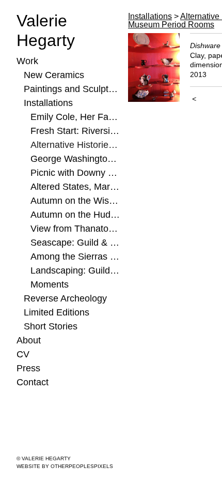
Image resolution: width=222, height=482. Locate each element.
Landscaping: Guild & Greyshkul (75, 270)
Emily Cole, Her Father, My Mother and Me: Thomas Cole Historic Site (75, 117)
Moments (49, 284)
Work (27, 61)
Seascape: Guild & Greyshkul (75, 242)
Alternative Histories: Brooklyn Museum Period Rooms (75, 145)
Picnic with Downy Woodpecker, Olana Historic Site (75, 173)
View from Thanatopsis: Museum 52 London (75, 228)
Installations (48, 103)
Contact (33, 382)
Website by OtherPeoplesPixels (65, 466)
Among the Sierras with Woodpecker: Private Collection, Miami (75, 256)
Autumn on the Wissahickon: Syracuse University (75, 200)
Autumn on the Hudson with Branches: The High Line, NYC (75, 214)
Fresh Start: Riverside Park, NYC (75, 131)
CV (23, 354)
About (29, 340)
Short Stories (50, 326)
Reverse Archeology (65, 298)
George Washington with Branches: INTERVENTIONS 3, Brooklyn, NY (75, 159)
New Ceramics (54, 75)
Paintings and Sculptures (72, 89)
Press (28, 368)
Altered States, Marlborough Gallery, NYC (75, 187)
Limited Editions (56, 312)
